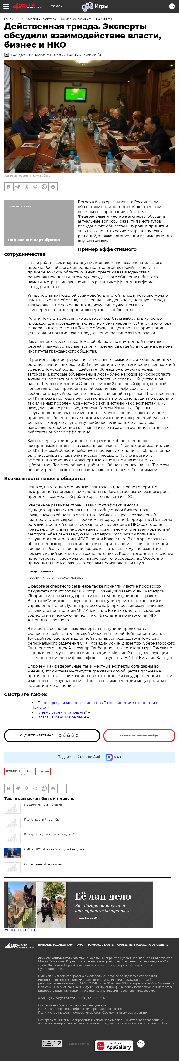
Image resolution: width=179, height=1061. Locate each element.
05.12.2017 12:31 (14, 19)
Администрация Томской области (29, 175)
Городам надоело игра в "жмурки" (49, 834)
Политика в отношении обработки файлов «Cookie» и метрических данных (92, 1012)
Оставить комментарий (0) (139, 735)
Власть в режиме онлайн (61, 717)
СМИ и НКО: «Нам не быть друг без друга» (55, 849)
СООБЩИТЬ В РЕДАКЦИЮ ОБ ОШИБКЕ (142, 944)
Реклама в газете (101, 944)
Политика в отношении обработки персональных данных (80, 1009)
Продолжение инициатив (43, 804)
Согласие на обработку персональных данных (72, 1005)
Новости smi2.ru (19, 930)
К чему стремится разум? (62, 712)
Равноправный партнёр (41, 819)
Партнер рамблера (78, 1043)
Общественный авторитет (43, 864)
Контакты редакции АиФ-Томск (61, 944)
